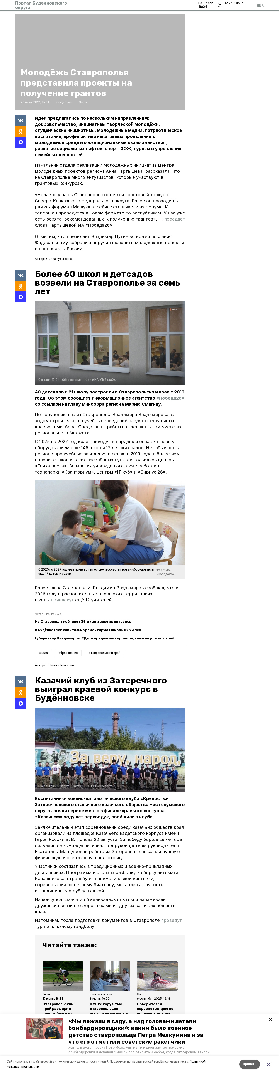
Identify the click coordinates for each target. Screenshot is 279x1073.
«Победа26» (170, 398)
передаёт (174, 219)
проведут (171, 920)
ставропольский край (104, 653)
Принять (250, 1064)
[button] (44, 1028)
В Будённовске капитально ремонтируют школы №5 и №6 (88, 630)
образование (68, 653)
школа (43, 653)
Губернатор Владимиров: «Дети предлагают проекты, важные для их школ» (104, 638)
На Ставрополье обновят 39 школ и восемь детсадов (83, 621)
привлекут (62, 600)
